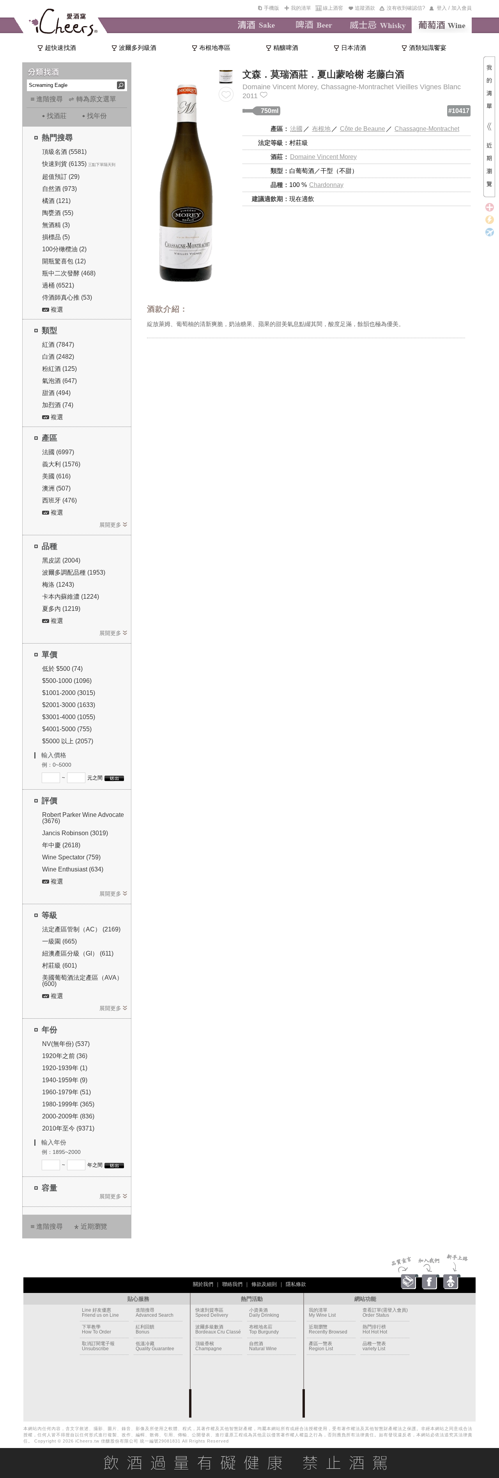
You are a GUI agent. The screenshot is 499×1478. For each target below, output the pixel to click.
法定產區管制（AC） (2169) (81, 929)
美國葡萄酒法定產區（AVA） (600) (82, 980)
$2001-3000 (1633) (68, 705)
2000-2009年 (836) (68, 1116)
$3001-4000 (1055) (68, 717)
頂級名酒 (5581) (64, 151)
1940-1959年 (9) (64, 1080)
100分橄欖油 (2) (64, 249)
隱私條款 (296, 1284)
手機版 (271, 8)
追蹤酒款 (365, 8)
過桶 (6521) (58, 285)
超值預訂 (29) (61, 176)
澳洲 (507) (56, 488)
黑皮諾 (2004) (61, 560)
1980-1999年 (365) (68, 1104)
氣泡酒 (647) (59, 380)
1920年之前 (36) (64, 1056)
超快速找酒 (60, 47)
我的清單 (301, 8)
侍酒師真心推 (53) (67, 297)
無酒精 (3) (56, 225)
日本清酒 (353, 47)
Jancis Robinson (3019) (75, 833)
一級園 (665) (59, 941)
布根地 (321, 128)
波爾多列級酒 (137, 47)
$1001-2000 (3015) (68, 693)
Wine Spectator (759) (71, 857)
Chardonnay (326, 185)
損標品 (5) (56, 237)
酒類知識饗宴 (427, 47)
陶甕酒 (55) (57, 213)
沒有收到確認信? (406, 8)
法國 (296, 128)
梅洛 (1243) (58, 584)
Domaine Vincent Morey (323, 156)
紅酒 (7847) (58, 344)
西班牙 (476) (59, 500)
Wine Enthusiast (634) (72, 869)
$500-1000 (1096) (67, 680)
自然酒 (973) (59, 188)
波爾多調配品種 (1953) (73, 572)
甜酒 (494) (56, 393)
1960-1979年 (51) (66, 1092)
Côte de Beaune (362, 128)
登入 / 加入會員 (454, 8)
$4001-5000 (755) (67, 729)
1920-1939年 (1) (64, 1068)
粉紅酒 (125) (59, 368)
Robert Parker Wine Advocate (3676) (83, 817)
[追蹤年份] (264, 95)
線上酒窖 (333, 8)
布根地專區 (214, 47)
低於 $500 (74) (62, 668)
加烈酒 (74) (57, 405)
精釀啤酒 (285, 47)
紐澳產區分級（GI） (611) (77, 953)
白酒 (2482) (58, 356)
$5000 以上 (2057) (67, 741)
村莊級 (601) (59, 965)
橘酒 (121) (56, 201)
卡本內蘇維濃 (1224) (70, 596)
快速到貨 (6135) (64, 163)
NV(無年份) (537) (66, 1044)
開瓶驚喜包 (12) (64, 261)
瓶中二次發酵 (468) (69, 273)
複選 (56, 309)
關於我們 (203, 1284)
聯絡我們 (232, 1284)
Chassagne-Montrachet (427, 128)
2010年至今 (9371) (68, 1128)
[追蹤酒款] (226, 94)
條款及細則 (264, 1284)
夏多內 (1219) (61, 608)
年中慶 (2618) (61, 845)
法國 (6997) (58, 452)
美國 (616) (56, 476)
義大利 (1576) (61, 464)
